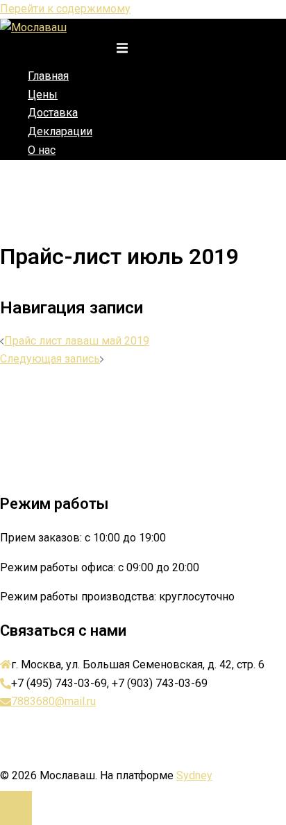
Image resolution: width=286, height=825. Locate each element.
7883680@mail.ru (53, 701)
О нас (42, 150)
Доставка (53, 112)
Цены (43, 94)
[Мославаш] (33, 27)
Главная (48, 75)
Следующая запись (50, 358)
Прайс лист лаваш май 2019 (76, 340)
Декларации (60, 131)
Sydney (194, 775)
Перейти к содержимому (65, 8)
